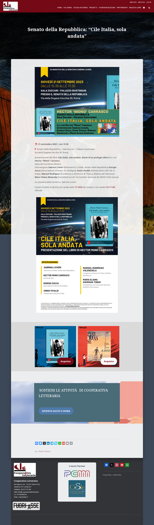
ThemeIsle (137, 520)
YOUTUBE (110, 187)
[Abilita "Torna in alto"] (149, 520)
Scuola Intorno (80, 7)
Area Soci (133, 2)
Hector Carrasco (45, 451)
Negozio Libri (135, 7)
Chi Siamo (67, 7)
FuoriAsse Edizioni (107, 7)
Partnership (122, 7)
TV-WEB (78, 187)
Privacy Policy (107, 475)
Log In (148, 2)
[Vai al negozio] (144, 8)
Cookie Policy (117, 475)
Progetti (93, 7)
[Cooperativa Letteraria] (11, 6)
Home (59, 7)
